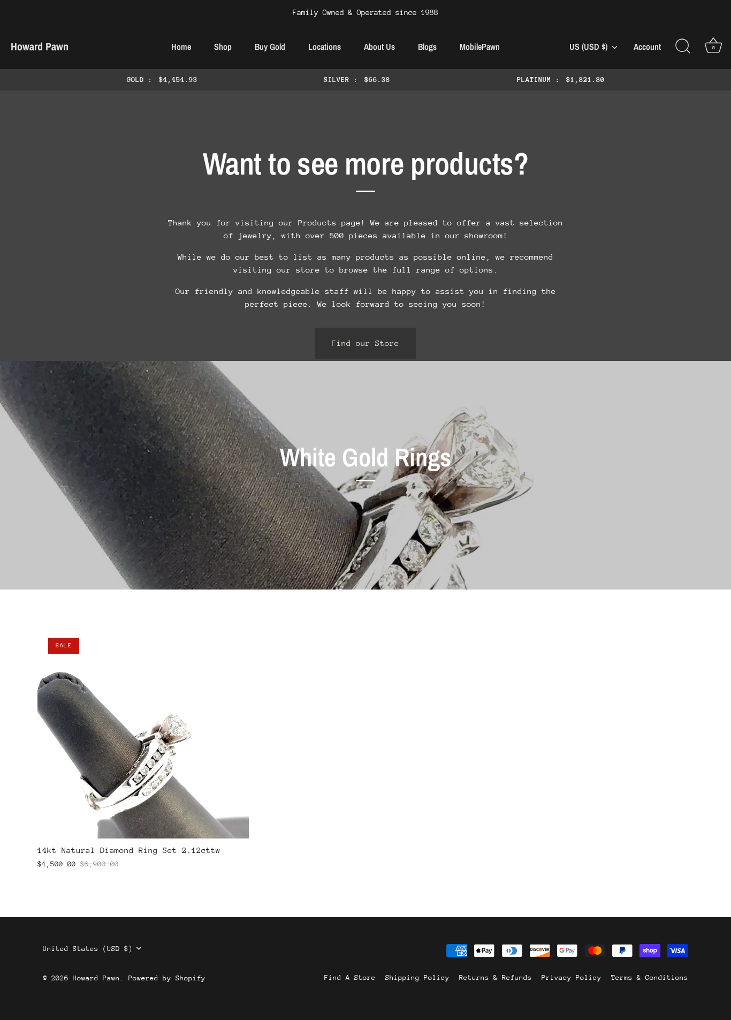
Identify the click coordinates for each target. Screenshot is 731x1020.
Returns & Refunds (495, 977)
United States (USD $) (88, 949)
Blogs (427, 46)
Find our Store (365, 342)
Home (181, 46)
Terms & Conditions (649, 977)
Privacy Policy (571, 977)
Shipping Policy (417, 977)
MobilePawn (480, 46)
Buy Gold (270, 46)
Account (647, 46)
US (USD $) (588, 46)
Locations (324, 46)
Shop (223, 46)
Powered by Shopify (166, 978)
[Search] (683, 46)
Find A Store (350, 977)
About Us (379, 46)
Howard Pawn (39, 46)
